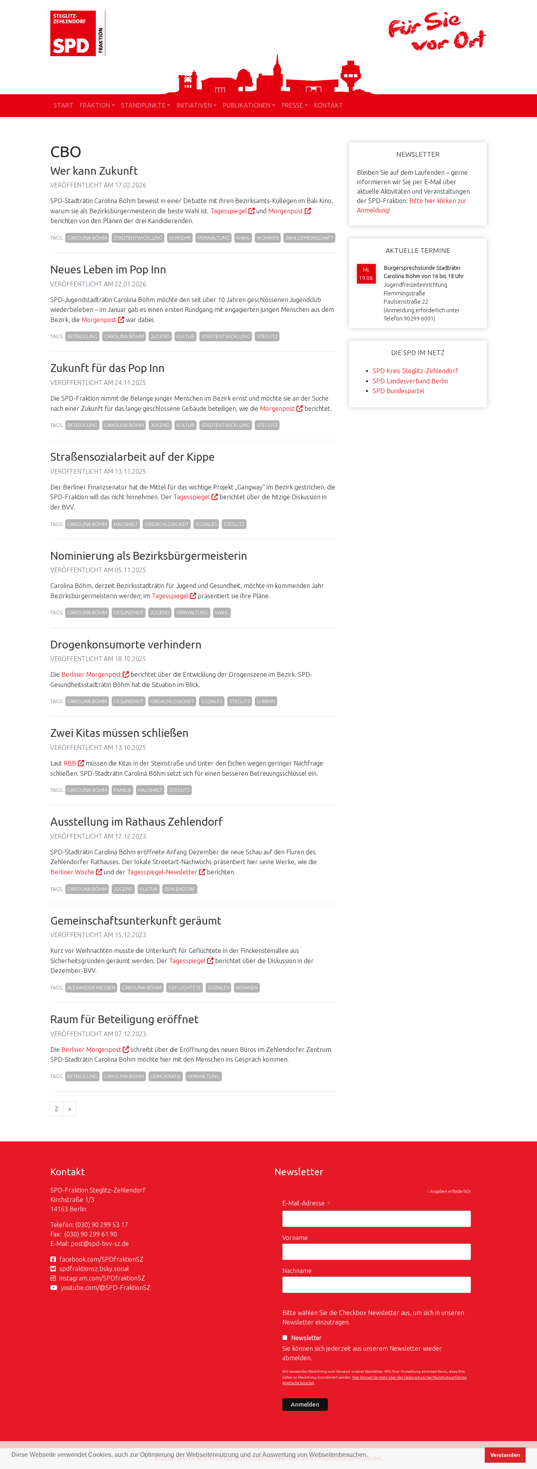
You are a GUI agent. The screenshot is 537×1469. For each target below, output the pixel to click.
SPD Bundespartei (398, 390)
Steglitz (267, 336)
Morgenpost (285, 210)
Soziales (206, 524)
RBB (70, 763)
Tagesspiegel (228, 210)
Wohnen (268, 237)
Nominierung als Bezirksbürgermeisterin (148, 556)
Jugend (160, 336)
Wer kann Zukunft (94, 171)
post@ (80, 1243)
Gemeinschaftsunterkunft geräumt (135, 920)
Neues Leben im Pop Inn (108, 269)
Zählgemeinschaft (309, 237)
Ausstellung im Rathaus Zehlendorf (136, 821)
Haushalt (126, 524)
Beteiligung (82, 336)
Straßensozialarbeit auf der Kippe (132, 457)
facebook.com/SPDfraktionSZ (101, 1259)
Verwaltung (213, 237)
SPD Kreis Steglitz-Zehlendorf (415, 370)
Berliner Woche (72, 872)
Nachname (297, 1270)
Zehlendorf (179, 889)
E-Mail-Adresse (306, 1204)
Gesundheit (128, 612)
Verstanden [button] (505, 1455)
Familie (122, 790)
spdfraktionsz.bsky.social (94, 1268)
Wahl (243, 237)
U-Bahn (266, 701)
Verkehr (180, 237)
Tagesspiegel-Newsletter (162, 872)
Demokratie (166, 1076)
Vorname (295, 1237)
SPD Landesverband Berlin (410, 381)
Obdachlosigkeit (167, 524)
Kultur (186, 336)
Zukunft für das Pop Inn (107, 368)
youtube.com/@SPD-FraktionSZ (106, 1287)
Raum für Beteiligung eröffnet (124, 1019)
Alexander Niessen (91, 987)
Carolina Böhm (87, 237)
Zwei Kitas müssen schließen (119, 733)
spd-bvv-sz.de (109, 1243)
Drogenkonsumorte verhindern (126, 644)
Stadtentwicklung (138, 237)
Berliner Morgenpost (91, 674)
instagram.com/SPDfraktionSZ (102, 1278)
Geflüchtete (184, 987)
